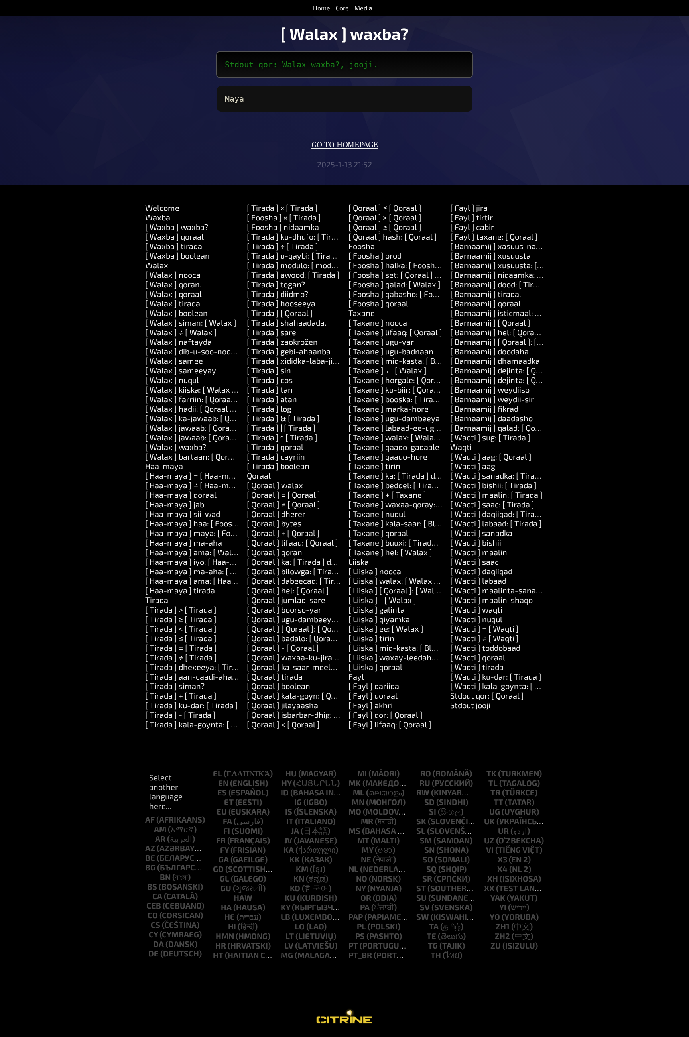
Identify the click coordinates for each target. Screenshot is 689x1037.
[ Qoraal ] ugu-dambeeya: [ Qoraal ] (309, 619)
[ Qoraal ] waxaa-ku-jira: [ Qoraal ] (307, 657)
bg (150, 867)
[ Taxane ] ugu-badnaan (390, 351)
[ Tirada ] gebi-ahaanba (289, 351)
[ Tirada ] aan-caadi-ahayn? (195, 676)
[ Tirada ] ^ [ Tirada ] (282, 437)
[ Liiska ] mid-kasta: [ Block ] (398, 647)
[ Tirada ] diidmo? (277, 294)
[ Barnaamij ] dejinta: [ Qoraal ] (504, 370)
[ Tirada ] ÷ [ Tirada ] (282, 246)
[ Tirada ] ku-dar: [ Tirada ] (191, 705)
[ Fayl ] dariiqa (373, 686)
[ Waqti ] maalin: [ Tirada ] (496, 494)
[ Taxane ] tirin (374, 466)
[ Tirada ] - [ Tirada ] (180, 714)
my (367, 849)
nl (353, 869)
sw (422, 916)
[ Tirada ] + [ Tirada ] (181, 695)
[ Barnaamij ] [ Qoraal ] (490, 322)
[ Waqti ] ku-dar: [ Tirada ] (495, 676)
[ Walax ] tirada (172, 303)
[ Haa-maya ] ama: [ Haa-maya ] (202, 580)
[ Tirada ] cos (270, 380)
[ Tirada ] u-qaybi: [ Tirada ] (295, 255)
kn (298, 878)
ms (354, 830)
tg (433, 945)
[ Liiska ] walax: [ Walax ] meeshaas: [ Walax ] (429, 580)
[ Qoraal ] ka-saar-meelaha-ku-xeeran (316, 667)
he (229, 916)
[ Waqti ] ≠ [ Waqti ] (484, 638)
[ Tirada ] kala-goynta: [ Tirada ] (201, 724)
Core (342, 8)
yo (495, 916)
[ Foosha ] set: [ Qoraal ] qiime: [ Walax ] (419, 274)
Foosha (361, 246)
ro (425, 773)
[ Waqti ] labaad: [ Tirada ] (496, 523)
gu (225, 888)
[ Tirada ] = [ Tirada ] (181, 647)
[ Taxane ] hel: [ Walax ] (390, 552)
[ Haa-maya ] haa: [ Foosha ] (195, 523)
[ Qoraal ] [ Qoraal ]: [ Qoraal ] (298, 628)
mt (363, 840)
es (222, 792)
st (421, 888)
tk (491, 773)
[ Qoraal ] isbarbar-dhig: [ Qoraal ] (306, 714)
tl (493, 783)
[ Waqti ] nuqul (476, 619)
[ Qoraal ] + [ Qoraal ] (283, 533)
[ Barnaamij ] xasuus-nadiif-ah (505, 246)
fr (221, 840)
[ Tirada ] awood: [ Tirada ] (293, 274)
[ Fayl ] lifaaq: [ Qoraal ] (389, 724)
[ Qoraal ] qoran (274, 552)
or (365, 897)
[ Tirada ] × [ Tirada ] (282, 207)
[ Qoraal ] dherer (276, 513)
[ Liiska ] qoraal (375, 667)
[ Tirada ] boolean (278, 466)
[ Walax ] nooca (173, 274)
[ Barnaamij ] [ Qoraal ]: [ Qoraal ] (508, 341)
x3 (502, 859)
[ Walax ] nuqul (172, 380)
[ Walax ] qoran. (173, 284)
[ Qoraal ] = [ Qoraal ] (283, 494)
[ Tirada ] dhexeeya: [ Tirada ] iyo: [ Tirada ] (221, 667)
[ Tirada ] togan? (276, 284)
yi (502, 907)
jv (288, 840)
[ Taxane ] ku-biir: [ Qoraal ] (396, 389)
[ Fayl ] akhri (370, 705)
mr (367, 821)
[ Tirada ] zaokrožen (282, 341)
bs (152, 886)
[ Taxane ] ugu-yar (381, 341)
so (428, 859)
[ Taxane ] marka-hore (388, 408)
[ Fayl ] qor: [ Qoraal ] (385, 714)
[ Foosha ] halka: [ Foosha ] (396, 265)
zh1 (503, 926)
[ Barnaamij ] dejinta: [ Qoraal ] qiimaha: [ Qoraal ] (538, 380)
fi (226, 830)
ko (295, 888)
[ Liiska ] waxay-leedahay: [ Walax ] (412, 657)
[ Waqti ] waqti (476, 609)
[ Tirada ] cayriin (276, 456)
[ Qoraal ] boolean (278, 686)
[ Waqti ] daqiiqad (481, 571)
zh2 (502, 936)
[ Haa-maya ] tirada (180, 590)
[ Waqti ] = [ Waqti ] (484, 628)
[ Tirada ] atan (272, 399)
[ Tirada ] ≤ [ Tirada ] (181, 638)
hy (286, 783)
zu (495, 945)
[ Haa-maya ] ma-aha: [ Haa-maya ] (208, 571)
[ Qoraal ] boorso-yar (284, 609)
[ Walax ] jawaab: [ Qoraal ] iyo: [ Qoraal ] (217, 427)
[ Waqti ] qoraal (477, 657)
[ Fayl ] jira (469, 207)
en (223, 783)
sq (431, 869)
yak (497, 897)
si (432, 811)
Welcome (162, 207)
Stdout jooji (470, 705)
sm (426, 840)
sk (421, 821)
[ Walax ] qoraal (173, 294)
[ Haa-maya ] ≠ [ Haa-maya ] (195, 485)
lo (300, 926)
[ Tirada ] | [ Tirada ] (281, 427)
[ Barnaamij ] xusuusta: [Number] (509, 265)
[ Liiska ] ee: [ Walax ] (385, 628)
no (361, 878)
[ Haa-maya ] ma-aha (183, 542)
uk (489, 821)
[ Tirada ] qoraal (275, 447)
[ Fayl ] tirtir (471, 217)
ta (434, 926)
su (421, 897)
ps (360, 936)
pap (355, 916)
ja (295, 830)
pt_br (360, 955)
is (288, 811)
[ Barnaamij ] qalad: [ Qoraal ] (502, 427)
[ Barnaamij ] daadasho (491, 418)
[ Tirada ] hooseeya (281, 303)
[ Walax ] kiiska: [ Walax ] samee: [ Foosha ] (222, 389)
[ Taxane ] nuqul (377, 513)
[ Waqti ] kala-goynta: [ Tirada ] (506, 686)
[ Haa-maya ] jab (174, 504)
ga (224, 859)
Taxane (361, 313)
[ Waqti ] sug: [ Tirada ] (490, 437)
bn (165, 877)
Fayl (356, 676)
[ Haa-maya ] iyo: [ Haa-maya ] (199, 561)
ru (424, 783)
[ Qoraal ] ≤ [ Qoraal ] (384, 207)
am (160, 829)
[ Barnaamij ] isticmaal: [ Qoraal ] (508, 313)
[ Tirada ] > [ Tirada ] (181, 609)
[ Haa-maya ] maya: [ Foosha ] (198, 533)
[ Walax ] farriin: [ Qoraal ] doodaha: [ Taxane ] (227, 399)
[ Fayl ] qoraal (373, 695)
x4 (502, 869)
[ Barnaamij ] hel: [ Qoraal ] (497, 332)
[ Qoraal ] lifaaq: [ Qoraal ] (292, 542)
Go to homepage (344, 145)
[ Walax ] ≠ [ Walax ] (181, 332)
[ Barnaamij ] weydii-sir (492, 399)
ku (290, 897)
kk (294, 859)
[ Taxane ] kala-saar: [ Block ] (400, 523)
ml (358, 792)
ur (503, 830)
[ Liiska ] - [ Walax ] (382, 600)
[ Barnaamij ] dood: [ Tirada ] (500, 284)
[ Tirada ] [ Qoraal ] (280, 313)
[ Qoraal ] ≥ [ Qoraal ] (384, 227)
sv (425, 907)
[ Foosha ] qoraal (378, 303)
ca (157, 896)
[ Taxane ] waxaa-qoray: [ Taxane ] (410, 504)
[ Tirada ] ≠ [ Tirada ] (181, 657)
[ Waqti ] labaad (478, 580)
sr (427, 878)
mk (354, 783)
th (436, 955)
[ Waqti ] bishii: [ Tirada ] (493, 485)
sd (429, 802)
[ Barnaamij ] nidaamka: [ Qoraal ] (509, 274)
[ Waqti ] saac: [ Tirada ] (492, 504)
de (153, 953)
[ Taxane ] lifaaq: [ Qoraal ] (395, 332)
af (150, 819)
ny (361, 888)
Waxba (157, 217)
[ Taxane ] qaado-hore (387, 456)
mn (358, 802)
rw (422, 792)
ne (366, 859)
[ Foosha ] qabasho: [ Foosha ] (401, 294)
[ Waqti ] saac (474, 561)
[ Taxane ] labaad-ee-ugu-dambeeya (414, 427)
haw (243, 897)
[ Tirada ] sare (271, 332)
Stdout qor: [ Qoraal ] (487, 695)
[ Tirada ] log (269, 408)
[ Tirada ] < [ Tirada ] (181, 628)
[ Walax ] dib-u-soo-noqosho (196, 351)
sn (429, 849)
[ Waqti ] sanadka (481, 533)
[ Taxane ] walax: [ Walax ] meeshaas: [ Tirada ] (432, 437)
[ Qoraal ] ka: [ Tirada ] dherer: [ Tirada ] (316, 561)
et (229, 802)
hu (291, 773)
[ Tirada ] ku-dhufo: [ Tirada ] (298, 236)
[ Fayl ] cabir (472, 227)
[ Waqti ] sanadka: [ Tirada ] (499, 475)
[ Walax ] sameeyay (180, 370)
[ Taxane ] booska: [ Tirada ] (397, 399)
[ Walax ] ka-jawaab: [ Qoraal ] (199, 418)
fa (227, 821)
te (431, 936)
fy (224, 849)
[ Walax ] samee (174, 360)
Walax (156, 265)
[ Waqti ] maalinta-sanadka (499, 590)
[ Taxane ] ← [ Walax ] (387, 370)
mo (354, 811)
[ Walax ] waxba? (175, 447)
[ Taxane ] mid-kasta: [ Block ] (401, 360)
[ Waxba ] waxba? (176, 227)
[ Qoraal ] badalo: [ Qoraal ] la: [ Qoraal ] (316, 638)
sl (420, 830)
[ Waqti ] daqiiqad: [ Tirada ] (499, 513)
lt (289, 936)
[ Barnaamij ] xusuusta (490, 255)
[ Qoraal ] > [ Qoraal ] (384, 217)
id (285, 792)
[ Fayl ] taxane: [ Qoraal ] (494, 236)
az (150, 848)
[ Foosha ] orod (375, 255)
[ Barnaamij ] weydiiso (490, 389)
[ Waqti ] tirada (477, 667)
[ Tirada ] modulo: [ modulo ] (297, 265)
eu (222, 811)
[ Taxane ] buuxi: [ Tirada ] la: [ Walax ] (416, 542)
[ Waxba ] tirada (173, 246)
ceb (153, 905)
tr (495, 792)
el (217, 773)
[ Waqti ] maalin (478, 552)
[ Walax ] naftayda (178, 341)
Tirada (156, 600)
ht (218, 955)
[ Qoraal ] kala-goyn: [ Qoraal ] (300, 695)
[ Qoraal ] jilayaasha (282, 705)
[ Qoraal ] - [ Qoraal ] (283, 647)
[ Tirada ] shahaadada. (287, 322)
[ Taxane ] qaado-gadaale (393, 447)
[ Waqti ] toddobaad (485, 647)
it (289, 821)
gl (224, 878)
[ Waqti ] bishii (475, 542)
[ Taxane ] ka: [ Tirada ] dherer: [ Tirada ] (419, 475)
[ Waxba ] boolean (177, 255)
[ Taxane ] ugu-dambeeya (394, 418)
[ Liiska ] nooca (374, 571)
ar (160, 838)
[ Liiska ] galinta (376, 609)
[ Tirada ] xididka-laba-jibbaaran (304, 360)
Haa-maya (164, 466)
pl (361, 926)
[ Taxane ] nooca (377, 322)
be (150, 857)
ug (494, 811)
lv (288, 945)
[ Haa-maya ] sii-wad (182, 513)
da (158, 944)
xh (492, 878)
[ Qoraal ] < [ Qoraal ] (283, 724)
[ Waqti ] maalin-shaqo (491, 600)
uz (489, 840)
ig (298, 802)
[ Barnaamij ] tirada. (485, 294)
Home (321, 8)
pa (365, 907)
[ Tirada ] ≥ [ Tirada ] (181, 619)
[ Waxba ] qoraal (174, 236)
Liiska (358, 561)
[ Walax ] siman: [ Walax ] (190, 322)
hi (232, 926)
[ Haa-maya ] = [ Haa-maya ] (195, 475)
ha (226, 907)
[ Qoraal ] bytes (274, 523)
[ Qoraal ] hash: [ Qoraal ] (392, 236)
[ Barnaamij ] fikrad (484, 408)
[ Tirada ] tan (270, 389)
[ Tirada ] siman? (175, 686)
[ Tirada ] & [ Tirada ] (283, 418)
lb (285, 916)
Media (363, 8)
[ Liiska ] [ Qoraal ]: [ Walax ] (397, 590)
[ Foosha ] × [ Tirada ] (284, 217)
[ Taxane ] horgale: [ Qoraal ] (398, 380)
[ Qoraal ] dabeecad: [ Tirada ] (299, 580)
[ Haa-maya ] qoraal (181, 494)
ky (285, 907)
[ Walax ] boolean (176, 313)
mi (362, 773)
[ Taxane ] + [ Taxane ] (387, 494)
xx (489, 888)
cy (153, 934)
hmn (225, 936)
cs (155, 924)
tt (498, 802)
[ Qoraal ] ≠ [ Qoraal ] (283, 504)
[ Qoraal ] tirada (275, 676)
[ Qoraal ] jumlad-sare (286, 600)
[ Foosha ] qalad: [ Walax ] (394, 284)
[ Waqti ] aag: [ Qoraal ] (491, 456)
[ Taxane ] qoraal (378, 533)
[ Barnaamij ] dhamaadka (495, 360)
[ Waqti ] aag (472, 466)
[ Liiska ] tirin (371, 638)
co (153, 915)
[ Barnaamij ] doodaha (489, 351)
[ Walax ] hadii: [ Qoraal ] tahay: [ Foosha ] (219, 408)
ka (288, 849)
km (302, 869)
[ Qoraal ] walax (275, 485)
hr (220, 945)
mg (287, 955)
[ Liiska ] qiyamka (379, 619)
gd (218, 869)
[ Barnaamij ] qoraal (485, 303)
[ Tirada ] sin (269, 370)
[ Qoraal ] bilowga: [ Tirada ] (296, 571)
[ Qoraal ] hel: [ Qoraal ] (288, 590)
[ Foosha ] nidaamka (283, 227)
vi (490, 849)
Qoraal (259, 475)
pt (353, 945)
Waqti (461, 447)
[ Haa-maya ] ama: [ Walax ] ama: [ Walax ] (221, 552)
